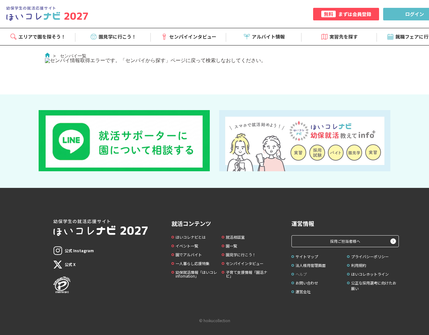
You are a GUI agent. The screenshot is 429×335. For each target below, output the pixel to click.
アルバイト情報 (268, 36)
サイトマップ (307, 256)
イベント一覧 (187, 245)
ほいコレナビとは (191, 237)
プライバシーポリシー (370, 256)
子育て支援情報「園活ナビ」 (246, 274)
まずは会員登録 (347, 14)
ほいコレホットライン (370, 274)
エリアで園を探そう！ (42, 36)
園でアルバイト (189, 254)
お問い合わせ (307, 282)
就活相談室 (235, 237)
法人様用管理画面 (311, 265)
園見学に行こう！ (117, 36)
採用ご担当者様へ (345, 241)
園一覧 (231, 245)
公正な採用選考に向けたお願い (373, 285)
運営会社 (303, 291)
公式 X (70, 264)
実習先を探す (343, 36)
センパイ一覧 (73, 55)
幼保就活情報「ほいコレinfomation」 (196, 274)
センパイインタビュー (192, 36)
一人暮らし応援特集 (192, 263)
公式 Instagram (79, 250)
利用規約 (358, 265)
